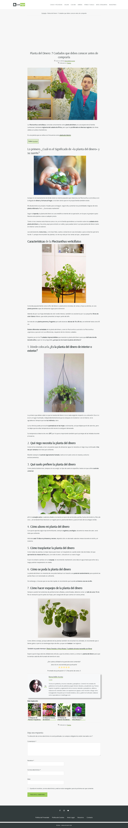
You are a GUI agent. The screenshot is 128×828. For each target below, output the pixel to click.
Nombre (30, 760)
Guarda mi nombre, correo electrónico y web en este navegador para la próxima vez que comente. (62, 788)
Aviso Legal (71, 817)
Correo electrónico (34, 770)
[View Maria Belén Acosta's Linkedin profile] (45, 685)
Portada (44, 13)
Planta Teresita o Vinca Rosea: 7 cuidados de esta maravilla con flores (69, 649)
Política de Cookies (58, 817)
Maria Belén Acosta (56, 677)
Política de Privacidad (42, 817)
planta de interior (65, 135)
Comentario (31, 741)
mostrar (35, 141)
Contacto (90, 817)
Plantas (69, 63)
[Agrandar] (84, 246)
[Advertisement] (64, 34)
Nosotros (80, 817)
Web (28, 779)
